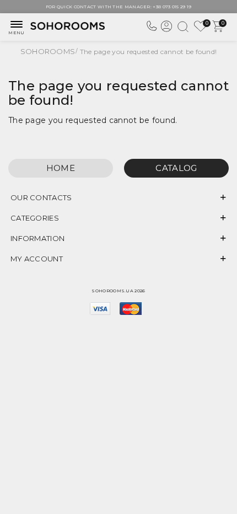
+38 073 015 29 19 (172, 6)
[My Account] (166, 30)
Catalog (176, 168)
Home (60, 168)
